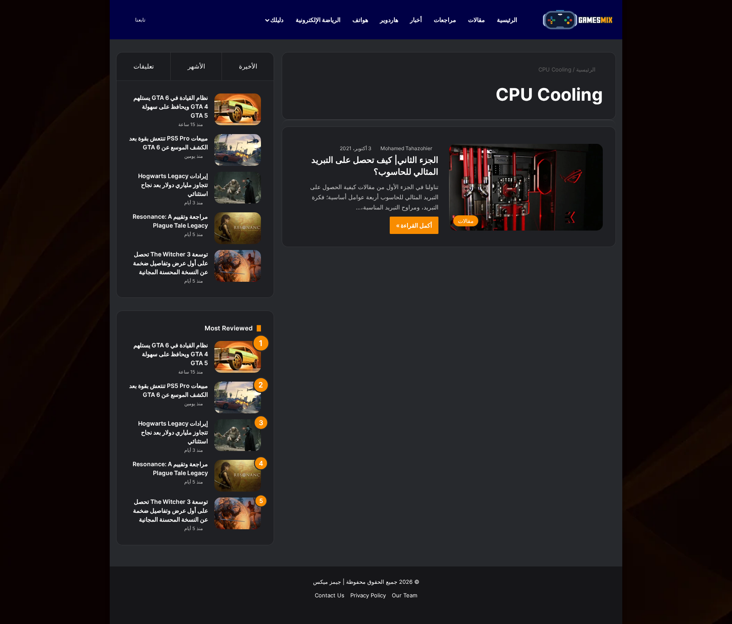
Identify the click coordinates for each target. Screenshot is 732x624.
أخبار (416, 19)
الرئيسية (507, 19)
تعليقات (143, 66)
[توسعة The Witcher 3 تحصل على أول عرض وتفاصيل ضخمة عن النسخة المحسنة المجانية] (237, 266)
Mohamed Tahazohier (406, 148)
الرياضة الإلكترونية (318, 19)
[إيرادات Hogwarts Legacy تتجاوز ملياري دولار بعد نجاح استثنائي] (237, 187)
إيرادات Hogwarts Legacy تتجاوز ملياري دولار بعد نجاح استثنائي (173, 184)
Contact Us (329, 595)
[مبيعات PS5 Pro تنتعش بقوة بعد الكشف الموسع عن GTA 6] (237, 150)
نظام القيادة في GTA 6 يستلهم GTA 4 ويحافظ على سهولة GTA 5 (170, 106)
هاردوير (389, 19)
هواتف (360, 19)
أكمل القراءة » (414, 225)
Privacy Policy (368, 595)
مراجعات (445, 19)
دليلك (276, 19)
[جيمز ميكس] (578, 19)
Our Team (404, 595)
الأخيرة (248, 66)
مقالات (476, 19)
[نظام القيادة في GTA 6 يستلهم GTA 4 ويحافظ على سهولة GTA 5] (237, 109)
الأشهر (196, 66)
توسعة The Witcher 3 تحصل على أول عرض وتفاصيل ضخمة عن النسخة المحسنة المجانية (170, 262)
